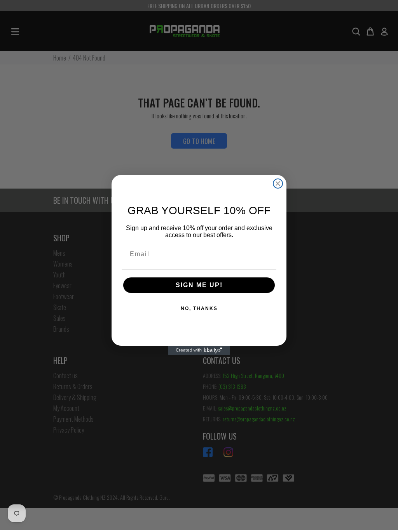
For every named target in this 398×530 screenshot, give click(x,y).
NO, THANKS (199, 308)
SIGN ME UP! (199, 285)
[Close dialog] (278, 183)
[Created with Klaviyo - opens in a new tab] (199, 350)
